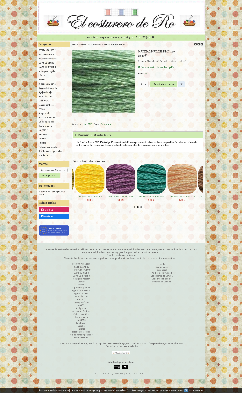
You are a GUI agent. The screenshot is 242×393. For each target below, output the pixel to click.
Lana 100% (44, 100)
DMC (147, 73)
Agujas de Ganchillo (48, 88)
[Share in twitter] (198, 44)
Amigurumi (44, 113)
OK (186, 390)
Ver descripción (167, 67)
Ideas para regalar (47, 71)
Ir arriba (162, 264)
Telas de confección (48, 147)
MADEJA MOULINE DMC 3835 (120, 196)
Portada (91, 37)
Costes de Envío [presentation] (103, 135)
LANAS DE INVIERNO (47, 67)
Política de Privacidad (162, 273)
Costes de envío (147, 67)
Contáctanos (161, 267)
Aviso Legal (162, 270)
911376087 (142, 343)
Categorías (104, 37)
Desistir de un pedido (162, 279)
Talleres (42, 143)
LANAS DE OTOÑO (46, 63)
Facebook (48, 216)
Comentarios (106, 124)
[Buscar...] (153, 38)
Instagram (48, 210)
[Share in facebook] (195, 44)
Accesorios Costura (47, 117)
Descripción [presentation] (83, 135)
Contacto (117, 37)
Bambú (42, 79)
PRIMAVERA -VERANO (48, 58)
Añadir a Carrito (165, 84)
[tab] (82, 135)
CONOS (42, 109)
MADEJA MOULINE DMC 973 (90, 196)
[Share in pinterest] (201, 44)
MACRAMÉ (43, 130)
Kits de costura (46, 155)
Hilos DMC (87, 124)
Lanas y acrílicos (46, 105)
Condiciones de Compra (162, 276)
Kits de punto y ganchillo (50, 151)
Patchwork (44, 134)
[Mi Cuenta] (136, 38)
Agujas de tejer (46, 92)
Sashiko (42, 138)
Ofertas (42, 75)
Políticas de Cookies (161, 281)
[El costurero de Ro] (121, 17)
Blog (128, 37)
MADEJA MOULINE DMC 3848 (151, 196)
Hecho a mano (45, 126)
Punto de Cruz (45, 96)
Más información (196, 390)
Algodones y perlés (47, 84)
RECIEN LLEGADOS (46, 54)
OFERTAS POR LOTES (47, 50)
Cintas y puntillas (46, 122)
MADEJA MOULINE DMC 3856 (182, 196)
